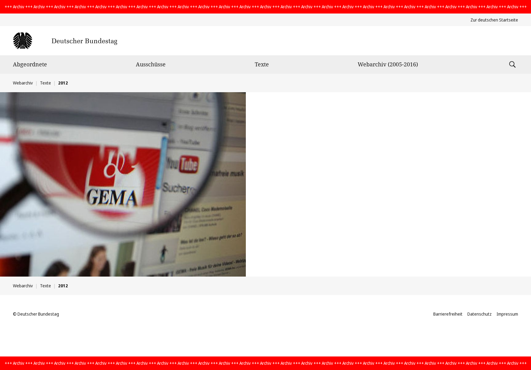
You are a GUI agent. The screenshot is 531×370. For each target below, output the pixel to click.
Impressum (507, 314)
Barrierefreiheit (447, 314)
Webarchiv (23, 83)
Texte (262, 64)
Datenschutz (479, 314)
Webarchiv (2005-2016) (388, 64)
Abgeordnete (30, 64)
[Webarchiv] (65, 40)
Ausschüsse (151, 64)
